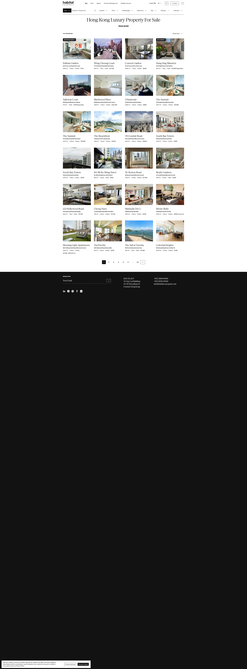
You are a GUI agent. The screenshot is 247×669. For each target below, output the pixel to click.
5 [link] (123, 262)
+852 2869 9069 (161, 278)
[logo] (68, 3)
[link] (143, 262)
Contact (174, 3)
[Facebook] (77, 291)
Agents (99, 3)
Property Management (111, 3)
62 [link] (138, 262)
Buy (86, 3)
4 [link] (118, 262)
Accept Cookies (83, 664)
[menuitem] (64, 291)
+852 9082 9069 (161, 281)
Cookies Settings (70, 664)
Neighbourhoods (126, 3)
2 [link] (108, 262)
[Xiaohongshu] (81, 291)
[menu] (182, 3)
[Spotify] (72, 291)
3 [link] (113, 262)
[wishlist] (166, 3)
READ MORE (123, 26)
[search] (95, 10)
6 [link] (128, 262)
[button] (142, 262)
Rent (92, 3)
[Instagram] (68, 291)
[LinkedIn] (64, 291)
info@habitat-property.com (165, 284)
